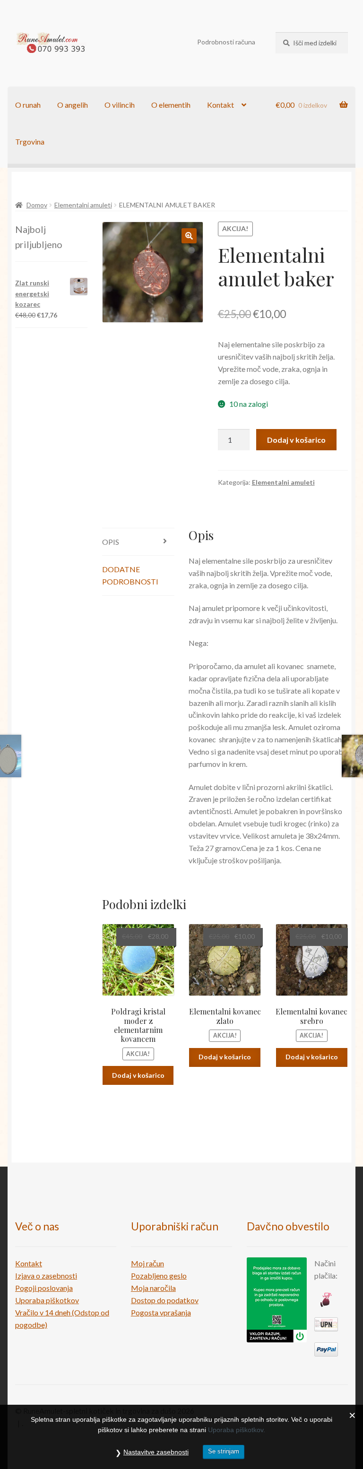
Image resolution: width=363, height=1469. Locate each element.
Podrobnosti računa (226, 42)
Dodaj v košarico (296, 439)
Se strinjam (223, 1451)
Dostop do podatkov (165, 1300)
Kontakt (220, 104)
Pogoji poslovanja (44, 1287)
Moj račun (147, 1263)
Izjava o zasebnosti (46, 1275)
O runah (28, 104)
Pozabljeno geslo (159, 1275)
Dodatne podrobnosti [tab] (130, 575)
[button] (189, 235)
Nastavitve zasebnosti (156, 1452)
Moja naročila (153, 1287)
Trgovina (29, 141)
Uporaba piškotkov (47, 1300)
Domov (36, 205)
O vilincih (119, 104)
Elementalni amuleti (83, 205)
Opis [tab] (110, 541)
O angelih (72, 104)
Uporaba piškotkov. (236, 1430)
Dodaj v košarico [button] (138, 1075)
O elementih (170, 104)
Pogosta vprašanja (161, 1312)
